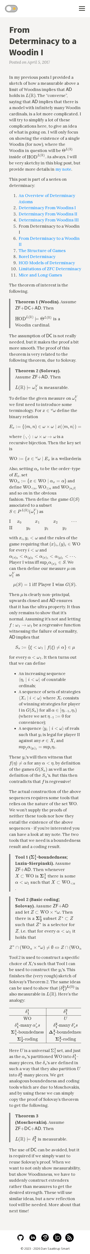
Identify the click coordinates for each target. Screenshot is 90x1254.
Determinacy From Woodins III (49, 220)
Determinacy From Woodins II (48, 214)
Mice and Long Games (40, 275)
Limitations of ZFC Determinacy (50, 268)
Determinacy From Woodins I (47, 207)
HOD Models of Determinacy (47, 262)
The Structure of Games (42, 250)
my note (63, 169)
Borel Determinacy (37, 256)
